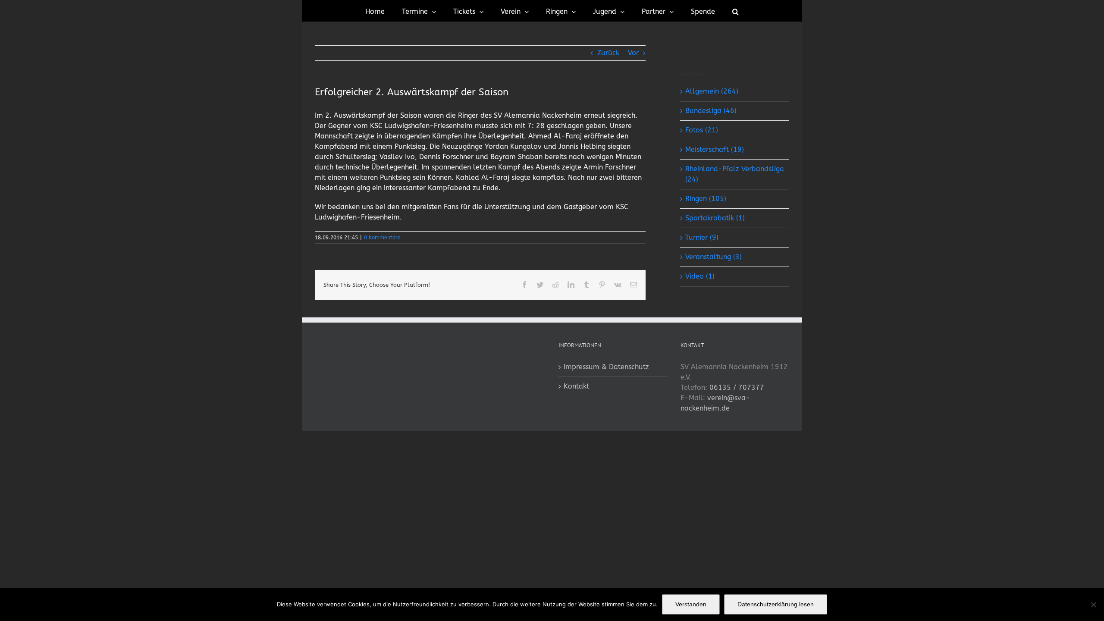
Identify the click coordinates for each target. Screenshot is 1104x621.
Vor (633, 53)
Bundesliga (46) (711, 111)
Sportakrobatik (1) (715, 218)
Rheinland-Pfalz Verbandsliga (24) (734, 174)
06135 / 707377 (736, 387)
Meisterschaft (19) (714, 149)
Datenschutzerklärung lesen (775, 604)
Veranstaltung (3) (713, 257)
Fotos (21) (701, 130)
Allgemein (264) (711, 91)
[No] (1093, 604)
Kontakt (576, 386)
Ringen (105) (705, 198)
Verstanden (690, 604)
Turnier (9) (701, 237)
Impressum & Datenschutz (606, 367)
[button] (735, 11)
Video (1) (700, 276)
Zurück (608, 53)
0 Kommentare (382, 238)
